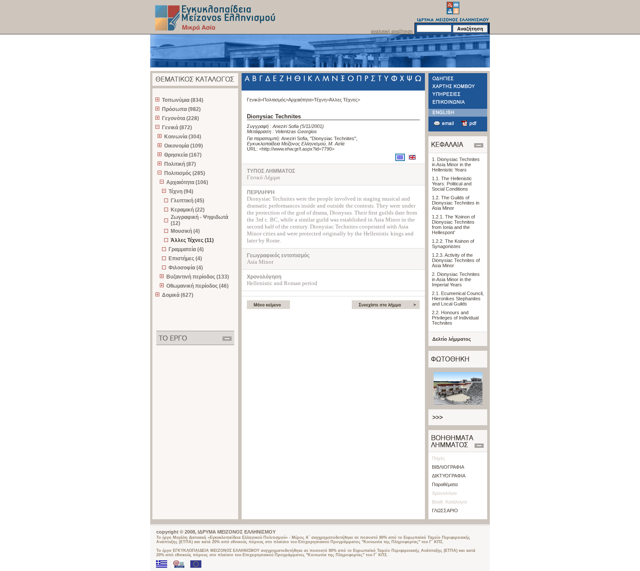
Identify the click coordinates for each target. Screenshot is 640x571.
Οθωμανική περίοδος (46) (197, 286)
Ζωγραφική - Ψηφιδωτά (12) (199, 220)
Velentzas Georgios (296, 131)
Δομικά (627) (177, 295)
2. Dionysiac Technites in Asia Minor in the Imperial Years (456, 279)
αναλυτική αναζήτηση (392, 31)
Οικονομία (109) (183, 146)
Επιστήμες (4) (185, 258)
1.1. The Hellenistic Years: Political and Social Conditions (452, 183)
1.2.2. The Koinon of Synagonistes (453, 243)
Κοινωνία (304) (182, 137)
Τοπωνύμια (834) (182, 100)
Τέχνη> (321, 99)
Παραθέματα (445, 484)
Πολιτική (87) (180, 164)
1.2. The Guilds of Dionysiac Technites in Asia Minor (455, 203)
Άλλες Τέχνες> (344, 99)
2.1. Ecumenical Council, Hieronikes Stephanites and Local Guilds (458, 298)
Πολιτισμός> (275, 99)
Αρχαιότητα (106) (187, 182)
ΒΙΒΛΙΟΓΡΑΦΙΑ (448, 467)
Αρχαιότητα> (301, 99)
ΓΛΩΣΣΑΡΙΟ (445, 510)
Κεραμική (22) (188, 210)
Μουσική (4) (185, 231)
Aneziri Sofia (286, 126)
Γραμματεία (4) (186, 249)
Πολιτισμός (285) (184, 173)
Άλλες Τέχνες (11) (192, 240)
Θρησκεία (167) (183, 155)
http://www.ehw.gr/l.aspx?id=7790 (297, 148)
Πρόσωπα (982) (181, 109)
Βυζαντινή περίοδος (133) (197, 277)
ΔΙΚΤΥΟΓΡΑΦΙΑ (448, 475)
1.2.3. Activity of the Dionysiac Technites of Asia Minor (456, 260)
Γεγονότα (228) (180, 118)
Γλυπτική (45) (187, 201)
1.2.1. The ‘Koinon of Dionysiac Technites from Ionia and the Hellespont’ (453, 224)
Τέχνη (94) (180, 191)
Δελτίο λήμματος (451, 339)
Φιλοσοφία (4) (185, 268)
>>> (437, 417)
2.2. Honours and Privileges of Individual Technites (455, 318)
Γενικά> (255, 99)
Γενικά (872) (177, 127)
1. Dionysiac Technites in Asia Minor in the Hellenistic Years (456, 164)
